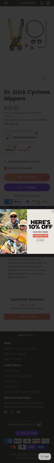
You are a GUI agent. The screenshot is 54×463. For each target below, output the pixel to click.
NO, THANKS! (40, 240)
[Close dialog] (52, 211)
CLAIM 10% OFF (40, 236)
